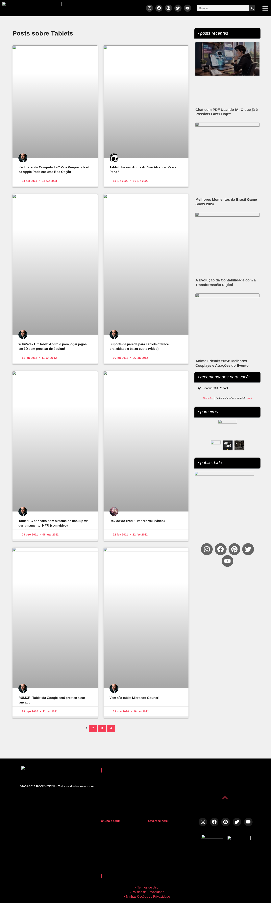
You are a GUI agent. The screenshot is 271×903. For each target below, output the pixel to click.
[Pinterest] (168, 8)
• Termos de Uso (147, 887)
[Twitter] (178, 8)
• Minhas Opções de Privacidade (147, 896)
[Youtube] (187, 8)
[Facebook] (158, 8)
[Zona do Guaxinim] (239, 445)
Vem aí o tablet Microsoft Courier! (134, 698)
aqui (249, 398)
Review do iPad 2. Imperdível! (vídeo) (137, 521)
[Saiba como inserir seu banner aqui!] (216, 445)
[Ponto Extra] (228, 445)
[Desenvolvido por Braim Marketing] (239, 839)
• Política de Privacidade (147, 892)
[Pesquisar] (252, 8)
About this (208, 398)
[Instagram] (149, 8)
